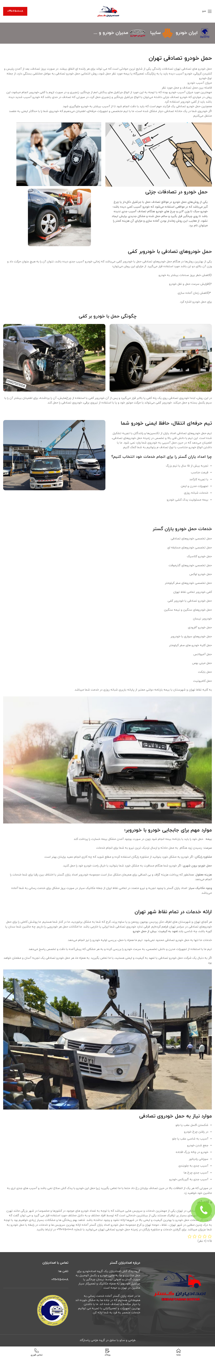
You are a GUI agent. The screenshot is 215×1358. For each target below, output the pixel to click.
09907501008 (15, 11)
